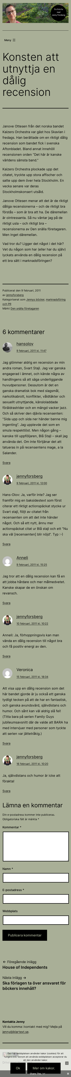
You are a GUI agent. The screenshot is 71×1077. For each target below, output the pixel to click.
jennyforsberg (15, 295)
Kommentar (11, 827)
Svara (6, 462)
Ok (18, 1068)
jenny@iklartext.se (15, 1032)
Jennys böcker (35, 299)
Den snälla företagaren (25, 308)
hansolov (25, 343)
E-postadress (13, 890)
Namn (7, 869)
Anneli (22, 557)
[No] (67, 1063)
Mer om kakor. (44, 1068)
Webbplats (10, 911)
